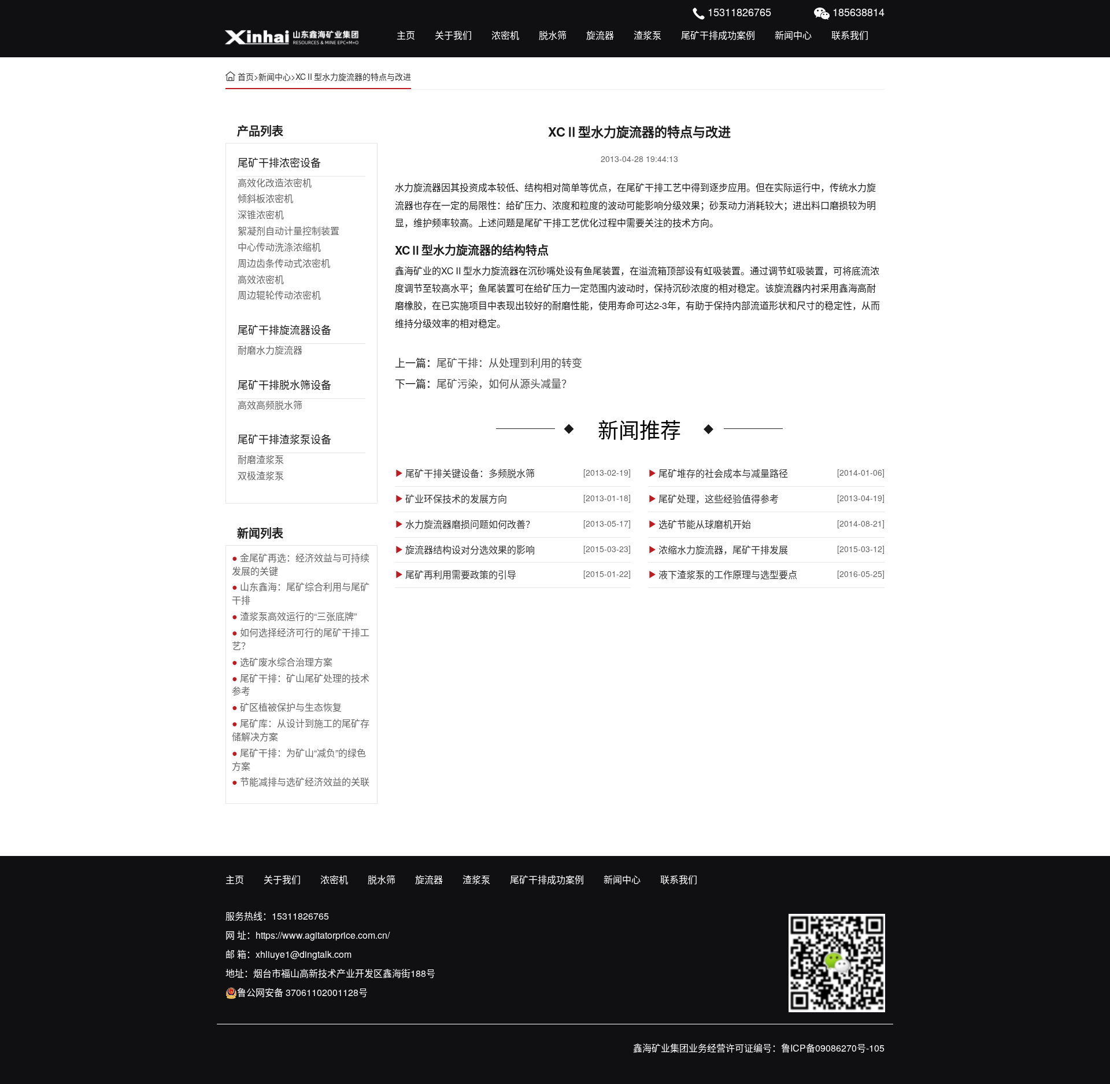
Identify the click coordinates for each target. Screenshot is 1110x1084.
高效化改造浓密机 (275, 182)
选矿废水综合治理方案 (286, 661)
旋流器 (600, 35)
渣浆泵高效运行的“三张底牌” (298, 616)
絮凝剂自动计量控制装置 (288, 230)
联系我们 (849, 35)
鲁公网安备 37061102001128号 (302, 992)
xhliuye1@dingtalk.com (304, 954)
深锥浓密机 (261, 214)
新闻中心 (793, 35)
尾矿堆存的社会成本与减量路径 (723, 473)
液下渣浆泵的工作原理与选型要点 (727, 574)
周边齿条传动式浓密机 (284, 263)
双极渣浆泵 (261, 475)
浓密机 (505, 35)
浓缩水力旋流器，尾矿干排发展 (723, 549)
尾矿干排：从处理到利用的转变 (509, 362)
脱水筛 (553, 35)
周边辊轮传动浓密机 (279, 295)
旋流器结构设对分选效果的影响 (470, 549)
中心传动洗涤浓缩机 (279, 246)
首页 (246, 76)
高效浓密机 (261, 279)
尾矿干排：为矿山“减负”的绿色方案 (299, 759)
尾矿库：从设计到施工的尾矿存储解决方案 (300, 729)
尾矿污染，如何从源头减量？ (504, 383)
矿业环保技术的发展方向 (456, 499)
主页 (406, 35)
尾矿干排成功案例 (718, 35)
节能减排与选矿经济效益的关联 (304, 781)
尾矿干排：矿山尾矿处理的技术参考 (300, 684)
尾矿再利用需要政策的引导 (460, 574)
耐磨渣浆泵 (261, 459)
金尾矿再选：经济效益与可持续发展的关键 (300, 564)
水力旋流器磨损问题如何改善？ (470, 524)
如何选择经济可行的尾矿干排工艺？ (300, 639)
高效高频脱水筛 (270, 404)
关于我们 (453, 35)
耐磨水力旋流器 (270, 350)
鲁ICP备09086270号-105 (833, 1047)
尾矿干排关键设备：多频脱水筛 (470, 473)
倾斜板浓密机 (265, 198)
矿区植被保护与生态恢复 (291, 707)
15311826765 (300, 916)
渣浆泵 (647, 35)
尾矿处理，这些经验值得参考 (718, 499)
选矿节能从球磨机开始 (704, 524)
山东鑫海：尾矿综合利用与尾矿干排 (300, 593)
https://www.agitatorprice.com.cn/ (323, 935)
